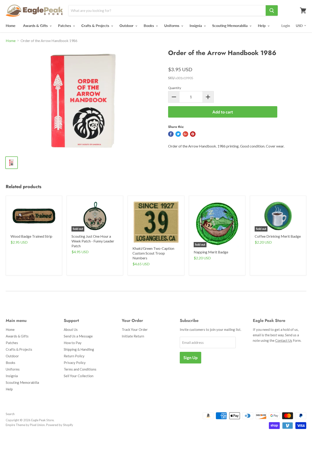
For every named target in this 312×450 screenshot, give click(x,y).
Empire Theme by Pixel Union (25, 425)
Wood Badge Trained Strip (31, 236)
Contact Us (283, 340)
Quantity (174, 88)
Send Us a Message (78, 336)
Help (262, 25)
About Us (71, 329)
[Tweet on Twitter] (178, 134)
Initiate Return (133, 336)
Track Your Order (135, 329)
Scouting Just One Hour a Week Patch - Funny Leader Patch (92, 241)
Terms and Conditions (80, 369)
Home (11, 25)
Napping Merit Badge (211, 252)
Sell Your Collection (78, 376)
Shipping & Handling (79, 349)
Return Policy (74, 356)
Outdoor (126, 25)
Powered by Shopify (59, 425)
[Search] (272, 10)
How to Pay (73, 343)
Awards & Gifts (36, 25)
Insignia (196, 25)
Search (10, 414)
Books (149, 25)
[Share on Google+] (185, 134)
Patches (65, 25)
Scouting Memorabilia (230, 25)
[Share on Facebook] (171, 134)
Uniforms (172, 25)
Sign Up (190, 357)
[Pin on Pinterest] (193, 134)
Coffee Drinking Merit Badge (278, 236)
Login (285, 26)
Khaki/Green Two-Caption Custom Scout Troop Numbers (153, 253)
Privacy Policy (75, 363)
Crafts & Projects (95, 25)
